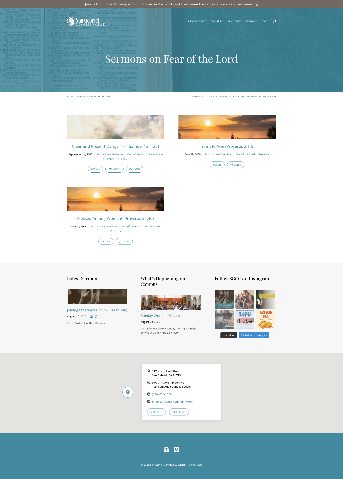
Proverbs (264, 154)
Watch (116, 169)
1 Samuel (108, 159)
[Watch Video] (91, 316)
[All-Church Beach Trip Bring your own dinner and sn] (244, 319)
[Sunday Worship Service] (171, 307)
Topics (210, 96)
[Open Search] (274, 21)
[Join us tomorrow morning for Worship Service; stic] (224, 299)
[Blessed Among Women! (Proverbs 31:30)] (115, 208)
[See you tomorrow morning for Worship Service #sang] (224, 319)
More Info (156, 412)
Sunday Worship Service (160, 315)
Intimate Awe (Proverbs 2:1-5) (227, 146)
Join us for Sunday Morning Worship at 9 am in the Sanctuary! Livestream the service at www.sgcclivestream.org (171, 4)
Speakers (252, 96)
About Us (217, 21)
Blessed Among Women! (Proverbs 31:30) (115, 218)
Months (268, 96)
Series (224, 96)
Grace (151, 154)
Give (264, 21)
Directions (179, 412)
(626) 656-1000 (162, 394)
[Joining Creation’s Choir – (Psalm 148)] (97, 302)
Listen (136, 169)
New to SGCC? (197, 21)
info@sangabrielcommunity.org (172, 401)
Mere (199, 464)
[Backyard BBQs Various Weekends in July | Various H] (265, 319)
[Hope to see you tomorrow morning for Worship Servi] (244, 299)
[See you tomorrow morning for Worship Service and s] (265, 299)
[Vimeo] (176, 449)
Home (70, 96)
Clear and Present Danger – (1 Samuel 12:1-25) (115, 146)
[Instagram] (166, 449)
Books (237, 96)
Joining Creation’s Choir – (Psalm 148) (97, 310)
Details (95, 169)
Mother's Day (152, 226)
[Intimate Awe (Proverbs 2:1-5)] (227, 136)
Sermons (251, 21)
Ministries (234, 21)
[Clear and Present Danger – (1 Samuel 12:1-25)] (115, 136)
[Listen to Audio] (96, 316)
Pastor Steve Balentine (109, 154)
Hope (159, 154)
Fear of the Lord (101, 96)
